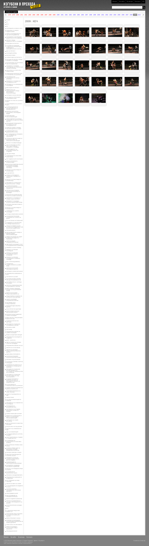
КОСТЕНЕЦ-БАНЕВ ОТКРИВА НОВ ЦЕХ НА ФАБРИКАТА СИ (13, 279)
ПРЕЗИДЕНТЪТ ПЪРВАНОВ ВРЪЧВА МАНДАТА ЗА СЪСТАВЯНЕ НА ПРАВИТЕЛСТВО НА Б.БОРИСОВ (14, 371)
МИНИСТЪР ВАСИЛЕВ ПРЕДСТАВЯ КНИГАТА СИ (12, 293)
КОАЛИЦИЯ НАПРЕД (11, 53)
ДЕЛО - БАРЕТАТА (11, 340)
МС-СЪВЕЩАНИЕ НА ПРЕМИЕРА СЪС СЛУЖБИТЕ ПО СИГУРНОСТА (14, 135)
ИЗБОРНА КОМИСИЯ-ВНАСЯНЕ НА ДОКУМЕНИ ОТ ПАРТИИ (14, 286)
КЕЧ (7, 508)
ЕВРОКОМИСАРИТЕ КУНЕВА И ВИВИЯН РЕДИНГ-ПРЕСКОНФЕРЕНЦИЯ (14, 233)
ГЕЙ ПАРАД (9, 329)
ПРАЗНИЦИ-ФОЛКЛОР (11, 531)
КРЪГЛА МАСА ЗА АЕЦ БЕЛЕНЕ (14, 426)
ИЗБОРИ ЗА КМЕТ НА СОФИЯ (13, 483)
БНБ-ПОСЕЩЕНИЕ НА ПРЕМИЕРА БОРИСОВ (11, 496)
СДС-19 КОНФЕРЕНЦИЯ (12, 431)
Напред (143, 15)
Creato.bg (142, 540)
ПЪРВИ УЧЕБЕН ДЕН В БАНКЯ (14, 413)
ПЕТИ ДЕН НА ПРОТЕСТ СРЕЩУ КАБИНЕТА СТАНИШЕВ (14, 60)
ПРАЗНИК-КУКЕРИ (10, 230)
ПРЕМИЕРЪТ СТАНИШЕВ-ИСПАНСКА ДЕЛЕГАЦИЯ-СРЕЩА (14, 202)
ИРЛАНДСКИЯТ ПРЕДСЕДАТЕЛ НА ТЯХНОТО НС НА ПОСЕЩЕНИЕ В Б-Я (14, 124)
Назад (6, 15)
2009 (135, 15)
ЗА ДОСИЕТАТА (10, 173)
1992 (66, 15)
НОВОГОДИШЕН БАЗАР (12, 493)
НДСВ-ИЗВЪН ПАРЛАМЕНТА (13, 354)
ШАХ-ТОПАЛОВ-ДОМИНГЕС (13, 261)
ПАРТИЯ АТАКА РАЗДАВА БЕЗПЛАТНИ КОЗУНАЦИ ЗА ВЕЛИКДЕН (13, 191)
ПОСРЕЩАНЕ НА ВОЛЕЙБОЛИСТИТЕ (11, 406)
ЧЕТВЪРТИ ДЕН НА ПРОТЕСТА (14, 57)
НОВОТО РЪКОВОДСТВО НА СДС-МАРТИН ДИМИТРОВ (13, 34)
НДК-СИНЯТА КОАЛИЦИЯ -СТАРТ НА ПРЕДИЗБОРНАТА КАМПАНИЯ (14, 245)
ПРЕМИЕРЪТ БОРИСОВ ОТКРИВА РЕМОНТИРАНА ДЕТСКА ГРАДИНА (12, 459)
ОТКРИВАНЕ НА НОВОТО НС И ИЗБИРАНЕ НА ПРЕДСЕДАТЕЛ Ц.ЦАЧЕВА (14, 366)
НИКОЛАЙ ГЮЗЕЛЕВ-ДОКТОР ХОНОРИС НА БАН (13, 455)
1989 (54, 15)
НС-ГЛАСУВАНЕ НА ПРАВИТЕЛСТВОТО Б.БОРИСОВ (14, 385)
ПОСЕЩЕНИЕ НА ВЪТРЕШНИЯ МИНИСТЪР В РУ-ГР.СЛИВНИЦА (14, 37)
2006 (123, 15)
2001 (102, 15)
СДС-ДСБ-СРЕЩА (10, 153)
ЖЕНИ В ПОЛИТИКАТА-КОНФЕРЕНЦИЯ (12, 162)
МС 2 (7, 24)
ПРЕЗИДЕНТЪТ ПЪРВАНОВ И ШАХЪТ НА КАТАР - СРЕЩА (13, 183)
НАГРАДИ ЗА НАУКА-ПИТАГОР (13, 95)
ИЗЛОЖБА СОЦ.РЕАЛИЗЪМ (13, 359)
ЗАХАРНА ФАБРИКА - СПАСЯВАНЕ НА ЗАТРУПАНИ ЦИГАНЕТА (13, 490)
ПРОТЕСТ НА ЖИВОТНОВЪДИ (13, 142)
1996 (82, 15)
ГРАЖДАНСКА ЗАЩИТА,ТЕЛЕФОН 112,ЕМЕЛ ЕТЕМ (13, 265)
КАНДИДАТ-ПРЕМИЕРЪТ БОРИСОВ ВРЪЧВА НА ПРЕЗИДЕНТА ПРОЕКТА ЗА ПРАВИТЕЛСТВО (13, 380)
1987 (45, 15)
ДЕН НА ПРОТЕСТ (10, 51)
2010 (139, 15)
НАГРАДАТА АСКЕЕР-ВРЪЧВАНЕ (14, 271)
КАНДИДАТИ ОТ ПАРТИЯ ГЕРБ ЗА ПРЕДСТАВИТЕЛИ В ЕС (13, 223)
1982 (25, 15)
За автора (130, 1)
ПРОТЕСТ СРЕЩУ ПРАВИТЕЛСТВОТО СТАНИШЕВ (14, 41)
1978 (9, 15)
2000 (98, 15)
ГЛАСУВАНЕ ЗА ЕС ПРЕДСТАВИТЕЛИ (11, 303)
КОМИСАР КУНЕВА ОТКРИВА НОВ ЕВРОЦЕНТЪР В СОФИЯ (13, 128)
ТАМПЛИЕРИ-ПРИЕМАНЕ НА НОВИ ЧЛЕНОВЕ (13, 391)
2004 (114, 15)
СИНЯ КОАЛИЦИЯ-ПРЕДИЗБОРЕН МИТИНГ (12, 242)
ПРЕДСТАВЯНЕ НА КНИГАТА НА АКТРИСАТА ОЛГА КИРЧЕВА (14, 297)
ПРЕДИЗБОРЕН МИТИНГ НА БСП (14, 345)
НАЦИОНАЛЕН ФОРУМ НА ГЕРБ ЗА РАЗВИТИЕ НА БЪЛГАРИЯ (14, 74)
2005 (118, 15)
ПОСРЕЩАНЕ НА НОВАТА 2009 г (14, 28)
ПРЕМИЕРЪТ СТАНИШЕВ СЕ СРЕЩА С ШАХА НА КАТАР (13, 198)
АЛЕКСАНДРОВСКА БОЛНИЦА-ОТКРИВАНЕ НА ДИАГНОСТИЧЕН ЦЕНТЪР (14, 120)
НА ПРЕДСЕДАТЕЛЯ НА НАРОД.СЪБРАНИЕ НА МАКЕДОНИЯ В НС (12, 108)
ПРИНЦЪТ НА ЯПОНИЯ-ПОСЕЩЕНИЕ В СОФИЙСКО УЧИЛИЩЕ (13, 258)
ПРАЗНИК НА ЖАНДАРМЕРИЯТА (14, 475)
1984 (33, 15)
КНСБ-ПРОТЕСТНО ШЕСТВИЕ (13, 309)
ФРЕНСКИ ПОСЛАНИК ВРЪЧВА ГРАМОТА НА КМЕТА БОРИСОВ (14, 195)
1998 (90, 15)
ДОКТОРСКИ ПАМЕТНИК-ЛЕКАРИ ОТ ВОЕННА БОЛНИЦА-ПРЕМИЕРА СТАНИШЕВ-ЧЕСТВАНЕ (14, 166)
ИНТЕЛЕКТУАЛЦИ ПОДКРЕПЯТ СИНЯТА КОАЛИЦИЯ (14, 315)
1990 (58, 15)
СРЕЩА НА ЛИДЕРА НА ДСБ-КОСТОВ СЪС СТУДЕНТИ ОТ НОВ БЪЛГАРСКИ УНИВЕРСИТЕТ (14, 227)
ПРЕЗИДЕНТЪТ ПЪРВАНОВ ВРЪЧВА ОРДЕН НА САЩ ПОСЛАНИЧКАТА (13, 375)
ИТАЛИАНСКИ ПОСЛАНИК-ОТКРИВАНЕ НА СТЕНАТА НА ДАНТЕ (13, 217)
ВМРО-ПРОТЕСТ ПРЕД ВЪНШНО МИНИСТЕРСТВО (14, 318)
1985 (37, 15)
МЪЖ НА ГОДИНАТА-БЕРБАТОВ (14, 498)
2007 (127, 15)
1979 (13, 15)
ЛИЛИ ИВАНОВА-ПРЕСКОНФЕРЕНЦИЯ (11, 116)
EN (143, 1)
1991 (62, 15)
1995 (78, 15)
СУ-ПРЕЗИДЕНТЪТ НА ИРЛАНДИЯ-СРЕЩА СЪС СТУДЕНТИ (12, 150)
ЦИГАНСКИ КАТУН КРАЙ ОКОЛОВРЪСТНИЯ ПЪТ (12, 269)
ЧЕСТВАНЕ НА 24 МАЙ (12, 276)
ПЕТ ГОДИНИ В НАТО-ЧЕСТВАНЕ (14, 159)
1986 (41, 15)
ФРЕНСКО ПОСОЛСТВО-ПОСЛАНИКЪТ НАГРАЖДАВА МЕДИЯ (13, 112)
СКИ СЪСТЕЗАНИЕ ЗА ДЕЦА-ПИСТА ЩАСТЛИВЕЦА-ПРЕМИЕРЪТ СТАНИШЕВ (13, 146)
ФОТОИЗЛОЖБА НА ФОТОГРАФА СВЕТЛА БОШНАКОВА (14, 63)
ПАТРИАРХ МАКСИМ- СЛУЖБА (13, 452)
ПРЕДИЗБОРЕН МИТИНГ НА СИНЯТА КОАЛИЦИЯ (13, 332)
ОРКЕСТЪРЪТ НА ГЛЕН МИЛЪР (14, 524)
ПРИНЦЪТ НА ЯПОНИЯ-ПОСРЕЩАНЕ (12, 250)
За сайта (121, 1)
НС (7, 22)
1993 (70, 15)
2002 (106, 15)
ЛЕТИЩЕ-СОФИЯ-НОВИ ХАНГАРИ (14, 214)
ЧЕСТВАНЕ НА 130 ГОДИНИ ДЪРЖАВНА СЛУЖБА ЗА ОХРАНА (13, 410)
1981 (21, 15)
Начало (114, 1)
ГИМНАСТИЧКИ (10, 397)
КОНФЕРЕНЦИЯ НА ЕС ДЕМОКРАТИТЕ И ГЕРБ (12, 131)
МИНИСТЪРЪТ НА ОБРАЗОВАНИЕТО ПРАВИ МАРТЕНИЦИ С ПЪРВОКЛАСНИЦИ (12, 91)
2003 (110, 15)
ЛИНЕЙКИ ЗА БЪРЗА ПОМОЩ (13, 247)
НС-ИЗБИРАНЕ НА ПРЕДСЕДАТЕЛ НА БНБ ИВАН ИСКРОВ (13, 441)
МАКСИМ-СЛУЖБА (10, 55)
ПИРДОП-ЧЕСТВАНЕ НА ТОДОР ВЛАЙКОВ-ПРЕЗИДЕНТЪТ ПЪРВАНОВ (14, 238)
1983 (29, 15)
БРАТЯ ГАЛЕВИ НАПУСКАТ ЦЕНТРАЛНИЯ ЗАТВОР (12, 312)
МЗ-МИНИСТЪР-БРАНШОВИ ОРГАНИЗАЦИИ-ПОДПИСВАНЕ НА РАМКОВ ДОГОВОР (14, 521)
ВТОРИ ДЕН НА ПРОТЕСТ (12, 43)
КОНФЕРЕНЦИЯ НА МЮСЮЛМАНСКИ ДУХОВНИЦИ (13, 463)
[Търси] (143, 7)
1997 (86, 15)
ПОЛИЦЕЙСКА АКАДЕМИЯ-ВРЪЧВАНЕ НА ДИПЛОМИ (13, 466)
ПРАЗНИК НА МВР (10, 327)
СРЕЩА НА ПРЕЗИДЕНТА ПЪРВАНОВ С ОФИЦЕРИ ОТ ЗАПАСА (13, 176)
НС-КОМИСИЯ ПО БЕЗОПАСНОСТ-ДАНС (11, 472)
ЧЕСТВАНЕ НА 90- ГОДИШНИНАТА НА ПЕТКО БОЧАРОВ (12, 78)
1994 (74, 15)
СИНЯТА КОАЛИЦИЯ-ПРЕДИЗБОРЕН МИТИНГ (12, 300)
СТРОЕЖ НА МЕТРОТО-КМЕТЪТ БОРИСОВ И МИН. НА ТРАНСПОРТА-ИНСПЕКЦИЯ (14, 139)
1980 (17, 15)
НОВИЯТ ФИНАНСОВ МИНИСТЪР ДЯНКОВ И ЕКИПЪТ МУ (14, 388)
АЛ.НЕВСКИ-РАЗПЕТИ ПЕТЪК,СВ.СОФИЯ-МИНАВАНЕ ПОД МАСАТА (14, 187)
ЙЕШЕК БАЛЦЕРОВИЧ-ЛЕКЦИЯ (14, 334)
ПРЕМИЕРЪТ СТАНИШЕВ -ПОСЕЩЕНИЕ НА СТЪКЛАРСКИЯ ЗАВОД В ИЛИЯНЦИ (14, 67)
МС (7, 26)
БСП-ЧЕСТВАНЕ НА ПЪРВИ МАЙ (14, 220)
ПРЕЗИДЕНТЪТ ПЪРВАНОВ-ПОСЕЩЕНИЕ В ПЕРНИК (13, 325)
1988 (50, 15)
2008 (131, 15)
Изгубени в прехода (22, 4)
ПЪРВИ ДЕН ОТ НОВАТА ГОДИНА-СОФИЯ (12, 31)
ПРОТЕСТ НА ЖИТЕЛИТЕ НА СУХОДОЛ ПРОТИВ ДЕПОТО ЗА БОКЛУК (14, 502)
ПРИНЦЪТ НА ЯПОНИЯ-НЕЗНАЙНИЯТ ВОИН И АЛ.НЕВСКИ (12, 254)
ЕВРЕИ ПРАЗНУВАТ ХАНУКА (13, 518)
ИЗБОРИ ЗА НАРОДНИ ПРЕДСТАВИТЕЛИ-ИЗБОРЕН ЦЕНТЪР (13, 351)
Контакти (137, 1)
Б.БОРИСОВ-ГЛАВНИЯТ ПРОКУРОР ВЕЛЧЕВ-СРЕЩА (13, 357)
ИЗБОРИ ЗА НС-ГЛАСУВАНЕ (13, 347)
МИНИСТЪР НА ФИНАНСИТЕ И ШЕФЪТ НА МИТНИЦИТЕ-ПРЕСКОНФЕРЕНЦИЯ (13, 416)
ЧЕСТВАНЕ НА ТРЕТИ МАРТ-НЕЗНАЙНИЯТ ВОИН (13, 98)
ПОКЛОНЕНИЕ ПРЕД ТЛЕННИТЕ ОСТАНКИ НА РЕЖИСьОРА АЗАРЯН (14, 515)
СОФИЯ (8, 19)
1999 (94, 15)
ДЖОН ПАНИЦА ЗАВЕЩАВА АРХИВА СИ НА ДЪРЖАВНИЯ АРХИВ (13, 289)
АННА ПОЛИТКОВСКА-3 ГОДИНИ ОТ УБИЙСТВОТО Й (14, 438)
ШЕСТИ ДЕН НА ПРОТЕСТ (12, 87)
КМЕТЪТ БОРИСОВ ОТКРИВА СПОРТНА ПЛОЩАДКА (13, 343)
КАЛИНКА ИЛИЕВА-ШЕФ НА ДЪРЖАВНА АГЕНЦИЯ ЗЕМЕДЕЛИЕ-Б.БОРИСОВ (13, 449)
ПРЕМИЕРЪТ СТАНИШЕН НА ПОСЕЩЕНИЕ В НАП (13, 82)
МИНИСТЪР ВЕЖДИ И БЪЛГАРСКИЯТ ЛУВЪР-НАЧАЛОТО (12, 528)
